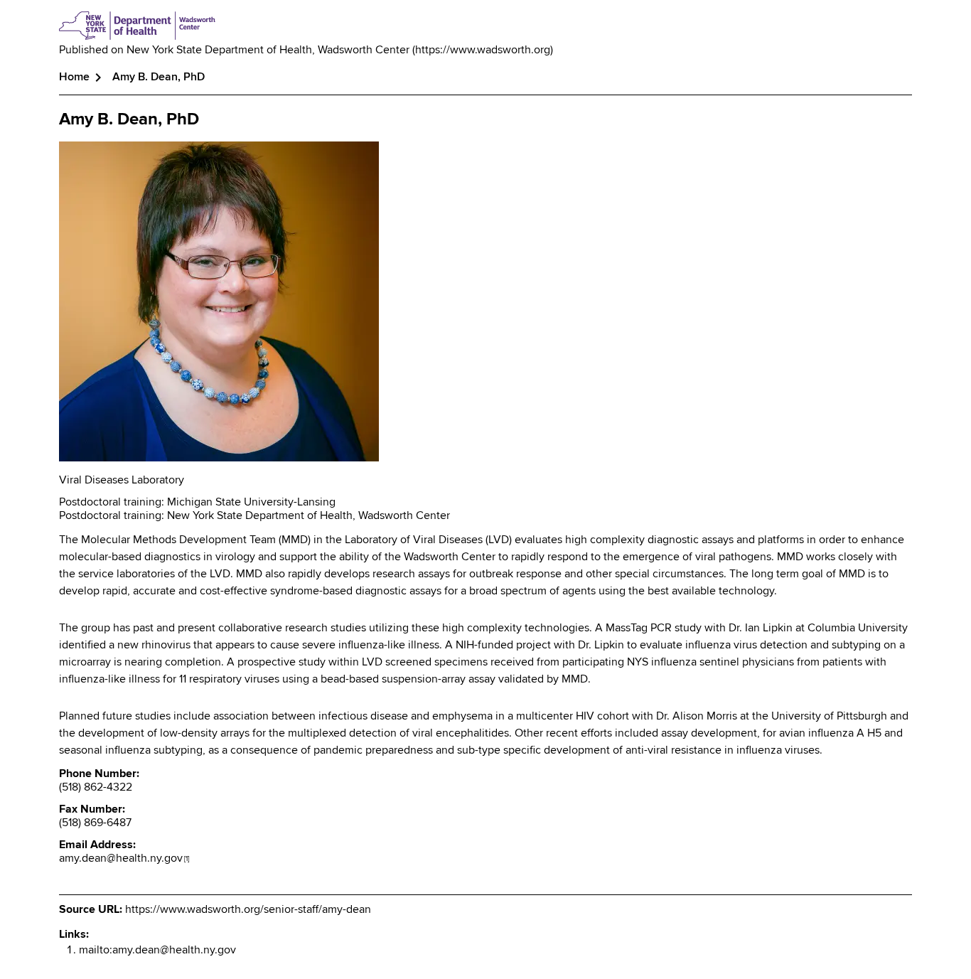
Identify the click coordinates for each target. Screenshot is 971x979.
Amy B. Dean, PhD (129, 119)
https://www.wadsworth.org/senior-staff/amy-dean (248, 910)
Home (74, 77)
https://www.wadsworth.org (482, 50)
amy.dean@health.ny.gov (124, 859)
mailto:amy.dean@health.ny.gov (157, 950)
